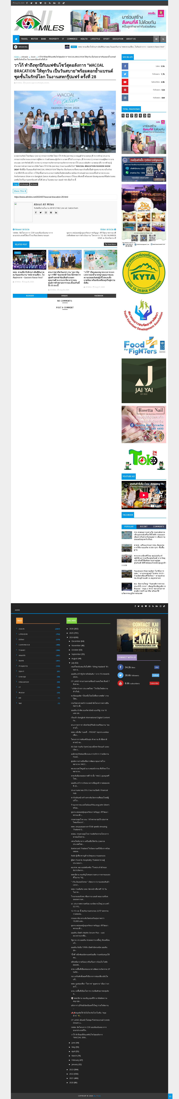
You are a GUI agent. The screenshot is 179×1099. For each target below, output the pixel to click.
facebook (98, 296)
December (76, 641)
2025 (71, 633)
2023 (71, 1069)
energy (22, 677)
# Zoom (34, 184)
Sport (106, 39)
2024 (71, 637)
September (76, 654)
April (74, 1051)
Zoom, (46, 82)
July (73, 663)
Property (54, 39)
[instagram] (59, 3)
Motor (34, 39)
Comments (158, 527)
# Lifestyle (24, 184)
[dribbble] (45, 3)
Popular (129, 527)
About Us (131, 39)
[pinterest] (36, 3)
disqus (64, 296)
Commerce (72, 39)
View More (111, 244)
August (75, 658)
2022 (71, 1074)
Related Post (21, 244)
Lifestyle (95, 39)
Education (118, 39)
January (75, 1064)
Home (16, 57)
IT (63, 39)
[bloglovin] (41, 3)
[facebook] (27, 3)
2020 (71, 1082)
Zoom (33, 57)
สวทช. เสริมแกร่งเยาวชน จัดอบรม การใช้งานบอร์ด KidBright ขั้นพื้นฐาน (149, 547)
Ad (20, 698)
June (74, 1042)
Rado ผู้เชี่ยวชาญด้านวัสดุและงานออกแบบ (88, 855)
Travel (24, 39)
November (76, 645)
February (76, 1060)
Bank (43, 39)
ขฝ (20, 703)
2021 (71, 1078)
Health (84, 39)
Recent (144, 527)
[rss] (50, 3)
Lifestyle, (40, 82)
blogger (30, 296)
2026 (71, 628)
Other (22, 639)
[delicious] (64, 3)
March (74, 1055)
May (74, 1047)
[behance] (54, 3)
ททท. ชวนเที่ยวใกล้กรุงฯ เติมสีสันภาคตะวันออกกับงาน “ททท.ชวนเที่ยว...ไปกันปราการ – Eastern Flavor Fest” (95, 47)
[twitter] (31, 3)
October (75, 650)
